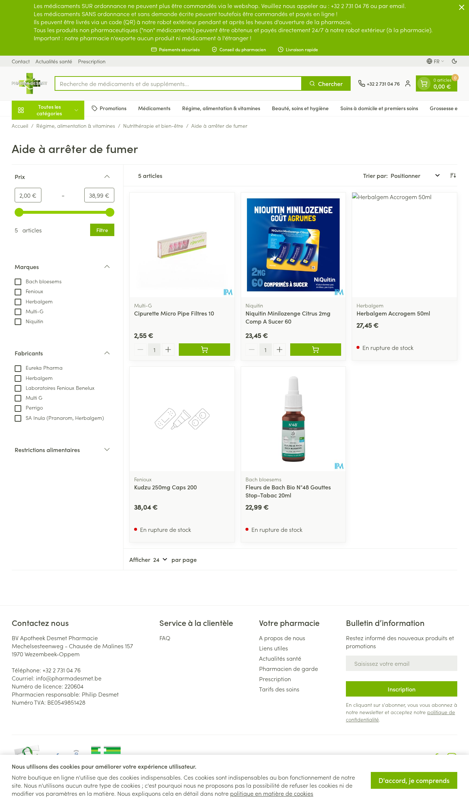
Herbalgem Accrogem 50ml (393, 313)
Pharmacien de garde (288, 668)
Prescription (92, 61)
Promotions (113, 108)
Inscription (402, 689)
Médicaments (154, 108)
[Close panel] (461, 7)
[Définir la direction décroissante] (452, 175)
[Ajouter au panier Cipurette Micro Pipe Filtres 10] (204, 349)
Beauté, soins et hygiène (300, 108)
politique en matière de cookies (271, 793)
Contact (21, 61)
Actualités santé (54, 61)
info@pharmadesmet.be (68, 678)
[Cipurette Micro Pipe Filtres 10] (182, 245)
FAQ (164, 638)
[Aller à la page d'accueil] (29, 83)
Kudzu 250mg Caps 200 (165, 487)
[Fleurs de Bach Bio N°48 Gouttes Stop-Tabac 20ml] (293, 419)
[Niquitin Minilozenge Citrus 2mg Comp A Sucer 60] (293, 245)
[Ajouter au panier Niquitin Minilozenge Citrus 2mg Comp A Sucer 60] (315, 349)
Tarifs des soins (279, 689)
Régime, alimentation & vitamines (221, 108)
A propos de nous (282, 638)
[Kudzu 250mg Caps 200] (182, 419)
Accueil (20, 125)
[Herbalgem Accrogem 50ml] (404, 245)
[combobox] (178, 83)
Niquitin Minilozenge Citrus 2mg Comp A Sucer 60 (287, 317)
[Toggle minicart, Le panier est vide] (424, 83)
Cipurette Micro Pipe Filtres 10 (174, 313)
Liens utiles (273, 648)
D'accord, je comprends (414, 780)
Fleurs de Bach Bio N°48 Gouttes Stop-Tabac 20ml (288, 491)
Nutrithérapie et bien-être (153, 125)
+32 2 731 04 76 (62, 670)
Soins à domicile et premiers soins (379, 108)
